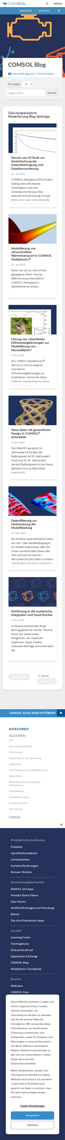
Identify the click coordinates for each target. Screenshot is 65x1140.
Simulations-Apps (19, 797)
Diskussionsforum (22, 950)
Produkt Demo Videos (24, 895)
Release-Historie (21, 872)
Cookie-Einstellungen (32, 1106)
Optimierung (16, 791)
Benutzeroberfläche (20, 746)
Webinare (17, 986)
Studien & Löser (18, 802)
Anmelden (26, 10)
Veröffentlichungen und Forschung (32, 908)
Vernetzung (16, 808)
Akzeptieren (33, 1115)
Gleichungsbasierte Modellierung (28, 770)
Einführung (15, 752)
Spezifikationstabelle (24, 853)
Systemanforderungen (24, 865)
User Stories (18, 901)
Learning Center (21, 937)
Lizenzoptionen (20, 859)
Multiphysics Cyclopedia (26, 969)
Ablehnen (32, 1124)
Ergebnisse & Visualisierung (25, 758)
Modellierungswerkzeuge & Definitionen (25, 783)
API (11, 740)
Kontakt (44, 10)
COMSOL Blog (20, 962)
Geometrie (15, 764)
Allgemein (17, 736)
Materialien (15, 775)
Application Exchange (24, 956)
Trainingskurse (20, 943)
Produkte (17, 847)
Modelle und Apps (22, 889)
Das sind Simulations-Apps (27, 920)
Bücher (15, 914)
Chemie (14, 817)
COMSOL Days (20, 992)
